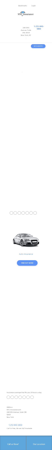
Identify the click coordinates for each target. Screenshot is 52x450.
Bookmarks (22, 5)
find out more (27, 263)
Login (33, 5)
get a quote (38, 46)
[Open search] (25, 46)
